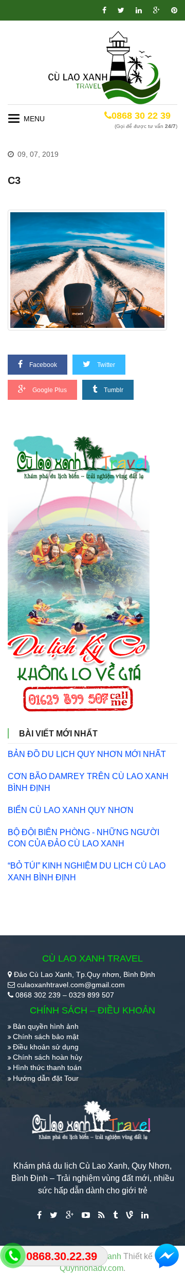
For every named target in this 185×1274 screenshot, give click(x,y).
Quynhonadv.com (91, 1268)
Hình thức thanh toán (47, 1067)
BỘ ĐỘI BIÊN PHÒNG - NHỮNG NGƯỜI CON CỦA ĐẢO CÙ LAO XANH (83, 838)
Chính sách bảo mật (46, 1036)
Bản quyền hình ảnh (46, 1026)
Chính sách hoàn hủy (47, 1057)
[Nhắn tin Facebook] (167, 1256)
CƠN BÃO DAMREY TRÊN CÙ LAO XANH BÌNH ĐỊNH (88, 782)
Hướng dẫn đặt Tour (46, 1078)
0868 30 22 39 (141, 115)
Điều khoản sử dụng (46, 1047)
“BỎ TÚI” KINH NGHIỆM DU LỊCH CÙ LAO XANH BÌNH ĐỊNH (86, 871)
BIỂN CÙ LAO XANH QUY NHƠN (71, 810)
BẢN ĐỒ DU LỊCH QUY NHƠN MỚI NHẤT (87, 754)
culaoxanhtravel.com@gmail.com (71, 985)
